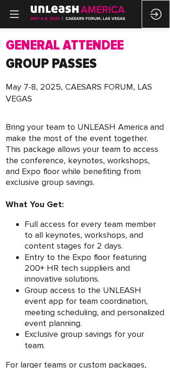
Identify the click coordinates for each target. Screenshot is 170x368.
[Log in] (156, 14)
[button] (14, 14)
